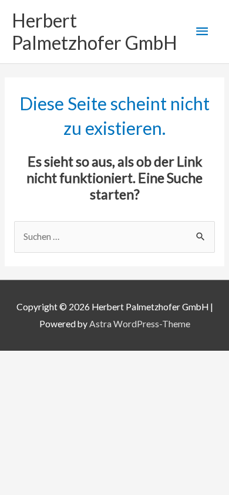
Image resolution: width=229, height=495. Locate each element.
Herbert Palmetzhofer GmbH (94, 31)
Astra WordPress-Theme (139, 323)
